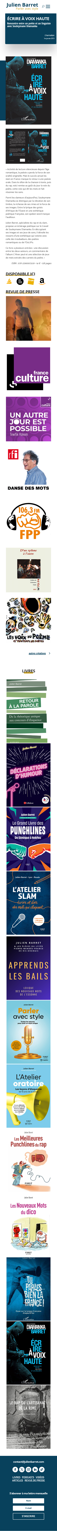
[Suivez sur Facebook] (15, 1469)
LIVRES (16, 1477)
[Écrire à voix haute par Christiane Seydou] (28, 570)
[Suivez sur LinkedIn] (35, 1469)
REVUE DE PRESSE (35, 1480)
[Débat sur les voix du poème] (28, 620)
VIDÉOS (40, 1477)
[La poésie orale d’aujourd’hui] (28, 519)
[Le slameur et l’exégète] (28, 318)
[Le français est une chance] (28, 419)
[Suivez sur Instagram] (28, 1469)
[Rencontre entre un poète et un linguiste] (28, 368)
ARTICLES (17, 1480)
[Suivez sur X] (22, 1469)
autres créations (37, 653)
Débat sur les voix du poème (28, 471)
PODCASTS (28, 1477)
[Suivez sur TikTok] (42, 1469)
